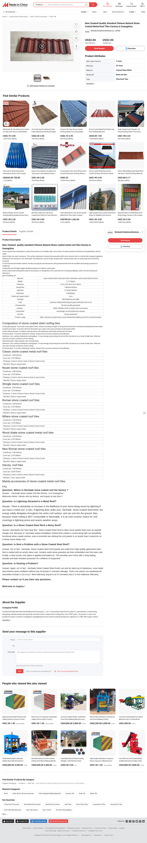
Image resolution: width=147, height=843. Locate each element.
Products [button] (39, 4)
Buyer (94, 12)
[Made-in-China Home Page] (14, 4)
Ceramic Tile (69, 793)
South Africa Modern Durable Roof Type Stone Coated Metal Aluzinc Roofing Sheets (44, 172)
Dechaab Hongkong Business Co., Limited (105, 30)
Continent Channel (100, 828)
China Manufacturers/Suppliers (55, 828)
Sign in (142, 6)
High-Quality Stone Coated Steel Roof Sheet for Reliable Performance (102, 214)
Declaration (97, 835)
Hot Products (27, 828)
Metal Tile (93, 793)
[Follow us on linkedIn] (143, 821)
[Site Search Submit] (93, 4)
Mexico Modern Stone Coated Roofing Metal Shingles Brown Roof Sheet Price (15, 214)
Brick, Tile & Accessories (38, 16)
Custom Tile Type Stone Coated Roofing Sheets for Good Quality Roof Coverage (71, 130)
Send (19, 671)
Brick (6, 793)
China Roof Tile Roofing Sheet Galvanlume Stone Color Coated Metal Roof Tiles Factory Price (14, 172)
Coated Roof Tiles (99, 804)
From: (13, 640)
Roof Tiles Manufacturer (12, 810)
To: (14, 646)
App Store (8, 821)
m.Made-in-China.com (79, 831)
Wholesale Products (73, 828)
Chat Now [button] (132, 48)
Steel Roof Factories (52, 804)
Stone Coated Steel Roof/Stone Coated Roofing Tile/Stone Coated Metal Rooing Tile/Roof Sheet (101, 172)
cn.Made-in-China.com (95, 831)
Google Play (22, 821)
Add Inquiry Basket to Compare (42, 85)
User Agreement (86, 835)
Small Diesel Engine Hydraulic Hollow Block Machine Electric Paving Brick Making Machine (12, 760)
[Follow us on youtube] (137, 821)
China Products (38, 828)
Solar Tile (82, 793)
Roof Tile (53, 16)
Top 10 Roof (46, 810)
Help (104, 12)
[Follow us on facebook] (127, 821)
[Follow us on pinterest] (140, 821)
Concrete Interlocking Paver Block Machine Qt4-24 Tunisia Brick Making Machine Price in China (131, 719)
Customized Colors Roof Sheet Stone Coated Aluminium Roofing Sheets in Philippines (73, 172)
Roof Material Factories (32, 804)
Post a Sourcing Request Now (66, 671)
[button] (86, 5)
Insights (121, 828)
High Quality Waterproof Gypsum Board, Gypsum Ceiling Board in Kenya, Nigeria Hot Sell (101, 760)
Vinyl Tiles (67, 804)
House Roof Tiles (116, 804)
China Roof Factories (11, 804)
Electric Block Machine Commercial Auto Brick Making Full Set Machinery (102, 719)
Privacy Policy (108, 835)
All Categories (10, 12)
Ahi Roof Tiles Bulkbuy (64, 810)
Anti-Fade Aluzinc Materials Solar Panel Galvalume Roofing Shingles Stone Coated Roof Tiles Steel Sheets (45, 130)
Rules (143, 12)
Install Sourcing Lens (59, 821)
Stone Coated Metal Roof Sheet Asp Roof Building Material (101, 130)
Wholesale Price (87, 828)
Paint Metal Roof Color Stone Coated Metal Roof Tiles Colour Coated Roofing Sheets (73, 214)
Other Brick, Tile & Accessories (23, 793)
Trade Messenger (38, 821)
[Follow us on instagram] (133, 821)
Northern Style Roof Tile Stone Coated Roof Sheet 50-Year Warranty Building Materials (45, 214)
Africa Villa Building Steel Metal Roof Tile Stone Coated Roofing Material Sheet (130, 172)
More (4, 814)
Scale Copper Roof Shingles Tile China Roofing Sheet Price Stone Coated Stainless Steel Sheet (129, 130)
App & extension (118, 12)
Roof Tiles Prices (82, 804)
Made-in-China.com (64, 831)
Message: (11, 652)
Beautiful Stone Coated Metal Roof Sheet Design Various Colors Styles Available (130, 214)
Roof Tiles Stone (32, 810)
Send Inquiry (99, 48)
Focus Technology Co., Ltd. (57, 835)
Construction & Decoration (18, 16)
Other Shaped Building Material (50, 793)
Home (4, 16)
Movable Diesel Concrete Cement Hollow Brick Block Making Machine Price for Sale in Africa (44, 760)
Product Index (112, 828)
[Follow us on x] (130, 821)
